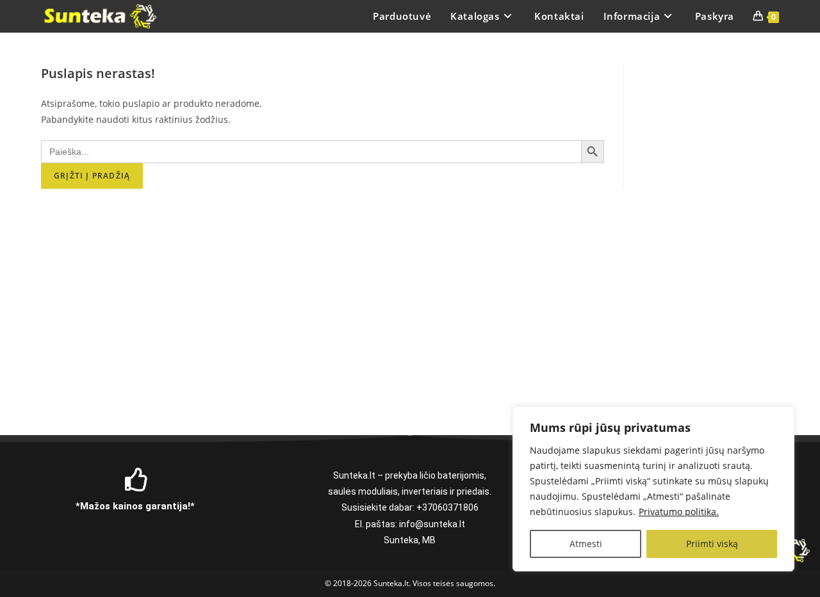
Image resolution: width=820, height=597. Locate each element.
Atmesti (586, 543)
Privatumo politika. (679, 511)
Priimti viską (712, 543)
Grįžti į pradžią (92, 175)
